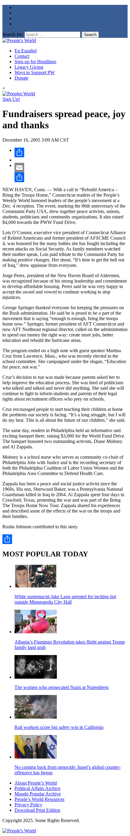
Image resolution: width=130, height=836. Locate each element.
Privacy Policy (28, 804)
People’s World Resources (39, 799)
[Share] (71, 152)
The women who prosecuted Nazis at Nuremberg (62, 687)
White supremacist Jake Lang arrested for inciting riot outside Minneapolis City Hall (65, 599)
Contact (22, 56)
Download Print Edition (37, 810)
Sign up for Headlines (35, 61)
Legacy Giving (29, 67)
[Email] (71, 167)
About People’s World (36, 782)
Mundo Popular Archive (38, 793)
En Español (26, 50)
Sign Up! (11, 99)
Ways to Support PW (35, 72)
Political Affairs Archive (37, 788)
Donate (21, 77)
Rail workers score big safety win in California (59, 727)
